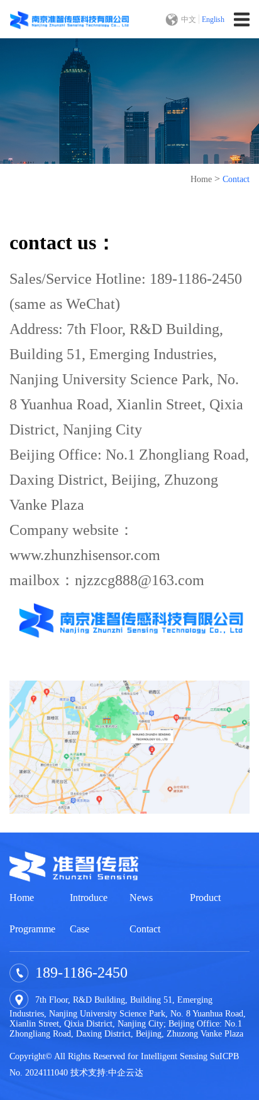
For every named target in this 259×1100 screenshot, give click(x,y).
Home (201, 179)
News (141, 897)
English (213, 19)
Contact (236, 179)
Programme (32, 929)
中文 (188, 19)
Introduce (88, 897)
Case (79, 929)
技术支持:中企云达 (106, 1072)
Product (205, 897)
